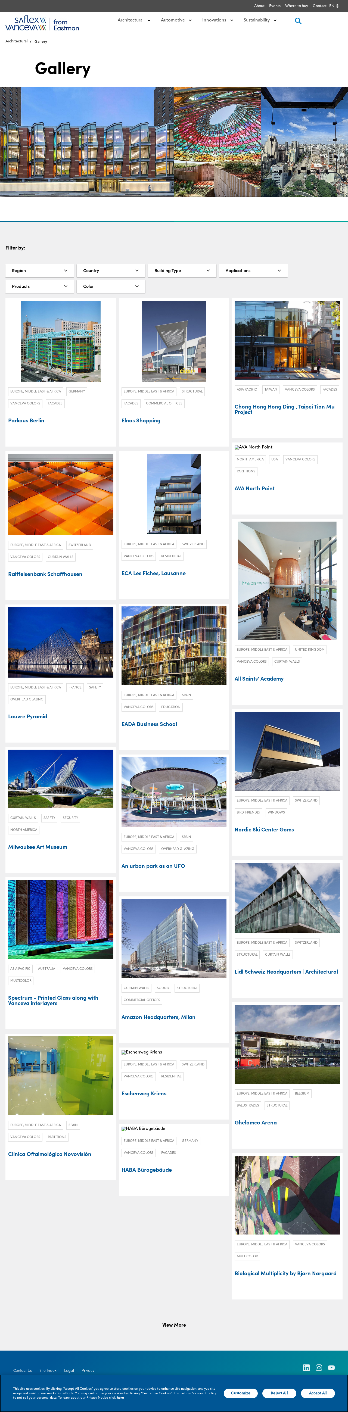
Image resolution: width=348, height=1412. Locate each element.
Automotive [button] (173, 20)
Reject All (279, 1393)
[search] (298, 23)
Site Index (48, 1370)
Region (19, 270)
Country (91, 270)
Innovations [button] (214, 20)
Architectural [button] (131, 20)
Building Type (167, 270)
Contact (320, 6)
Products (21, 286)
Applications (238, 270)
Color (88, 286)
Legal (69, 1370)
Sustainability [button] (257, 20)
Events (275, 6)
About (259, 6)
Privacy (88, 1370)
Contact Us (22, 1370)
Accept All (318, 1393)
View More (174, 1325)
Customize (240, 1393)
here (120, 1397)
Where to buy (296, 6)
